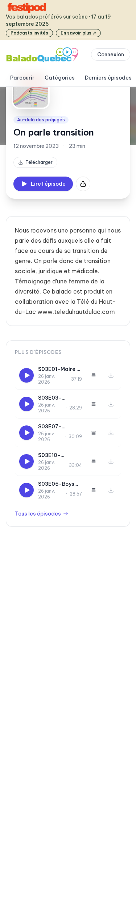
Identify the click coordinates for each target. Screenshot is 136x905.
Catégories (60, 77)
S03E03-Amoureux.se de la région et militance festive (58, 398)
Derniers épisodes (108, 77)
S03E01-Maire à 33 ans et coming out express (60, 369)
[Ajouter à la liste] (93, 375)
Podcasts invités (29, 33)
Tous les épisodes (38, 513)
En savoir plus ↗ (78, 33)
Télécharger (39, 162)
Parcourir (22, 77)
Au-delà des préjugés (41, 119)
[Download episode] (111, 375)
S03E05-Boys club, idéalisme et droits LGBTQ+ (57, 484)
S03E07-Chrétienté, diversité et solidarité (53, 426)
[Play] (26, 375)
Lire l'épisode (48, 184)
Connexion (110, 54)
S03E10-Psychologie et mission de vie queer (57, 455)
